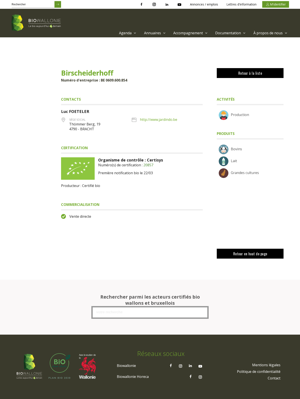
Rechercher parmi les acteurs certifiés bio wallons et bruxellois (150, 300)
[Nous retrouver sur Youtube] (179, 4)
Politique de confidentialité (258, 371)
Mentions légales (266, 365)
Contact (274, 378)
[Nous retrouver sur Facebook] (141, 4)
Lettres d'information (241, 4)
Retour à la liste (250, 73)
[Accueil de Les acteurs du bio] (36, 23)
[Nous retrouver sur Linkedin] (167, 4)
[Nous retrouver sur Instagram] (154, 4)
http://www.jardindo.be (158, 119)
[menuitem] (127, 33)
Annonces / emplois (204, 4)
